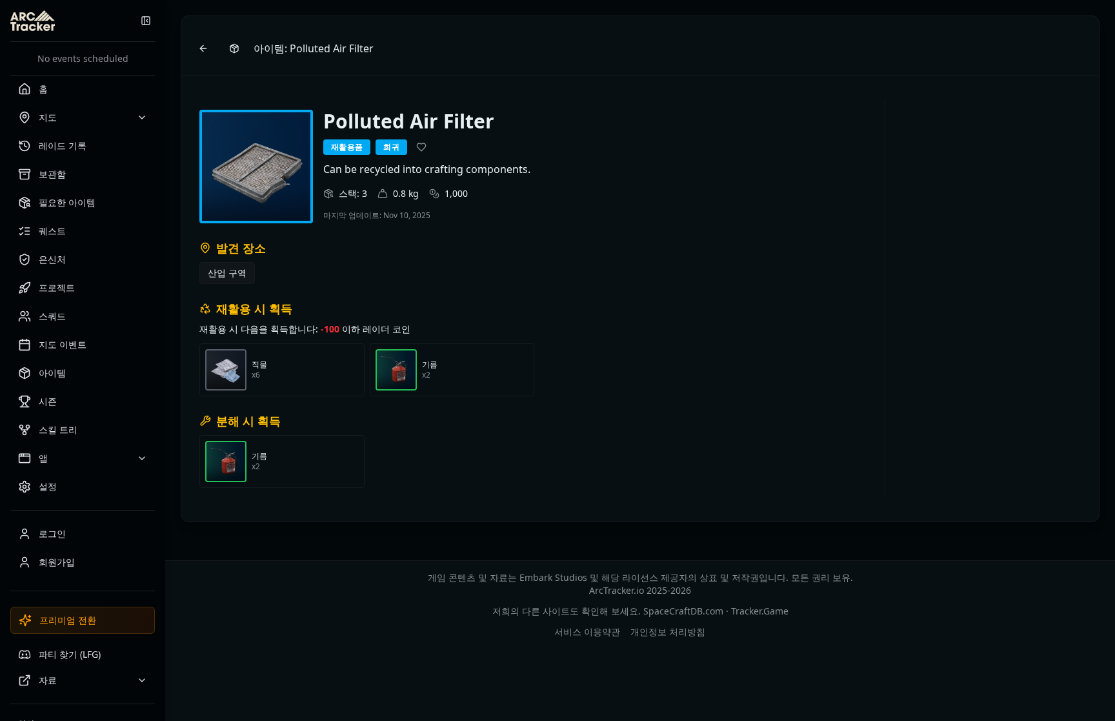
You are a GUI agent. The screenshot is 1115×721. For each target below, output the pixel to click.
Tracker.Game (760, 611)
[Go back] (203, 48)
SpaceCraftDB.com (683, 611)
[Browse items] (234, 48)
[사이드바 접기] (146, 21)
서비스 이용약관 (587, 631)
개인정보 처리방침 (667, 631)
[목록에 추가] (421, 147)
